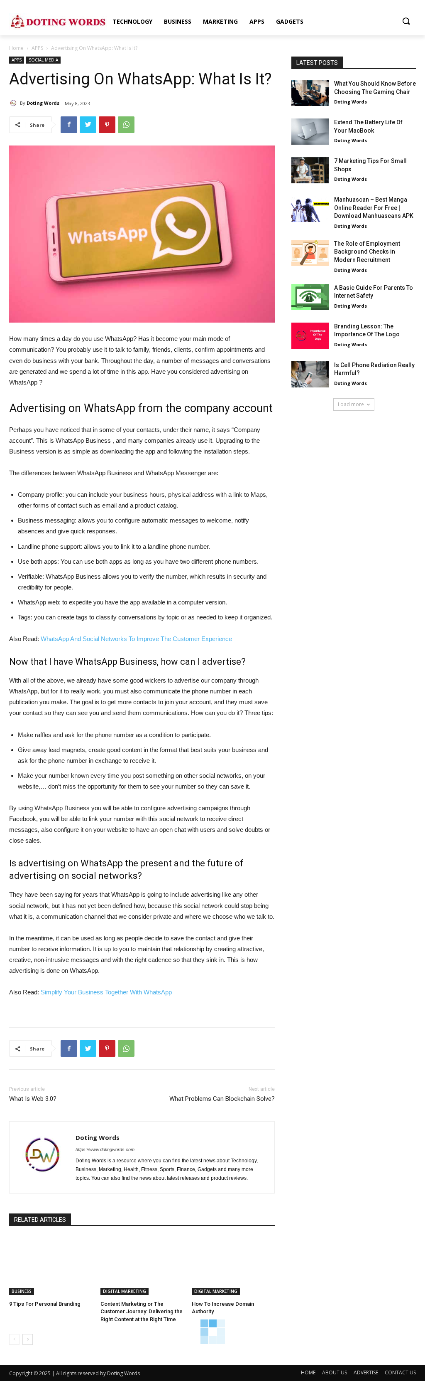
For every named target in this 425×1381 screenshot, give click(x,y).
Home (16, 48)
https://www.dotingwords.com (105, 1149)
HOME (308, 1372)
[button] (406, 22)
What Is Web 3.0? (32, 1098)
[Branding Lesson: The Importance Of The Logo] (310, 336)
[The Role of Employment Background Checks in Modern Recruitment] (310, 253)
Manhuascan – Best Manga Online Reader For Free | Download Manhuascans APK (373, 207)
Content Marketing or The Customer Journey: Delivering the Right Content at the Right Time (141, 1311)
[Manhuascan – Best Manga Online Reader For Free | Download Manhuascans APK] (310, 209)
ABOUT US (334, 1372)
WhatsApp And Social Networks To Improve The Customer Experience (136, 638)
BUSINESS (22, 1291)
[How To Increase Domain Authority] (233, 1266)
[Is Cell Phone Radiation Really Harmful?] (310, 374)
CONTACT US (400, 1372)
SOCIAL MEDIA (43, 60)
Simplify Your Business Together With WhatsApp (106, 992)
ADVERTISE (366, 1372)
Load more (351, 404)
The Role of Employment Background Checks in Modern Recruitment (367, 251)
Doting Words (43, 103)
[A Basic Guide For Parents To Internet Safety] (310, 297)
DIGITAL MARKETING (124, 1291)
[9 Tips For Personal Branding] (50, 1266)
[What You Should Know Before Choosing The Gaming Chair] (310, 93)
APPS (37, 48)
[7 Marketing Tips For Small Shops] (310, 170)
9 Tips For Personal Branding (45, 1304)
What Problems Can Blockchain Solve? (222, 1098)
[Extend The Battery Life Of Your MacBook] (310, 131)
